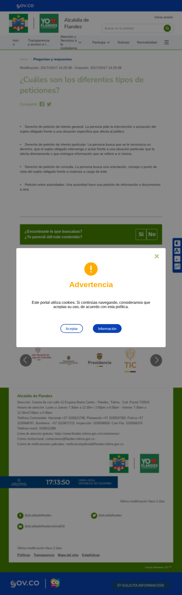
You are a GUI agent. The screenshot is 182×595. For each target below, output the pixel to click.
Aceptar (72, 328)
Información (107, 328)
